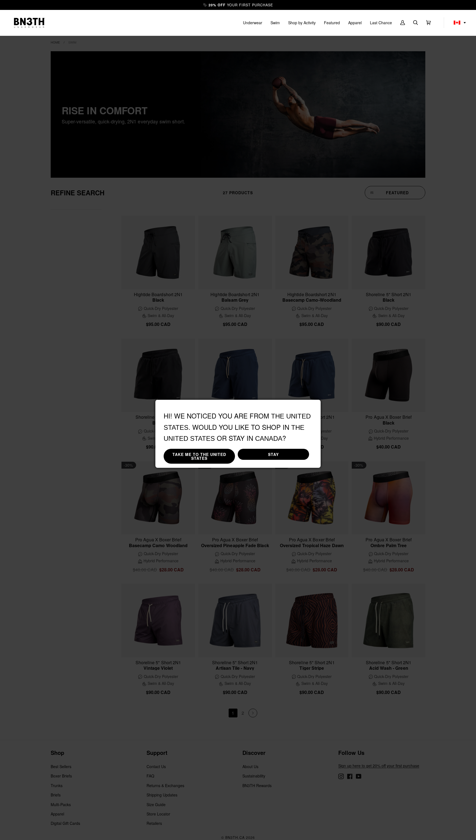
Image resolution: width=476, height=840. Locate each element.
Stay (273, 454)
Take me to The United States (199, 456)
